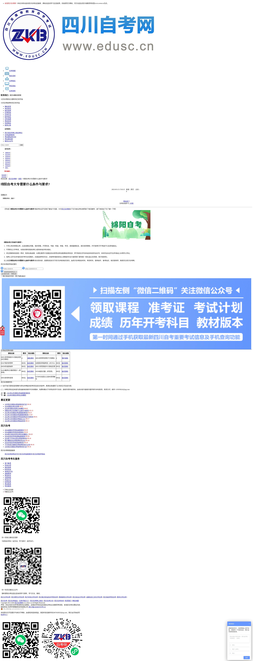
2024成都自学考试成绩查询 (14, 430)
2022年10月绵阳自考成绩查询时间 (16, 415)
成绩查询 (8, 473)
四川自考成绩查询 (25, 454)
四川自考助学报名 (38, 454)
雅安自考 (7, 164)
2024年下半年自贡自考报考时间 (16, 438)
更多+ (6, 167)
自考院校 (8, 113)
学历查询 (8, 486)
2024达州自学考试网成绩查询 (15, 436)
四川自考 (4, 601)
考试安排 (8, 121)
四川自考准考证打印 (12, 454)
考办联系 (8, 484)
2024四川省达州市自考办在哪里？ (16, 434)
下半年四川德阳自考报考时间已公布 (17, 444)
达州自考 (7, 166)
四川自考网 (13, 179)
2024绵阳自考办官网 (12, 406)
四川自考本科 (59, 601)
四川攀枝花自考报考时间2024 (15, 440)
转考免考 (8, 482)
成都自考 (7, 152)
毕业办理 (8, 465)
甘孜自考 (7, 156)
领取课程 (30, 358)
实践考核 (8, 478)
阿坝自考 (7, 158)
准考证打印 (9, 471)
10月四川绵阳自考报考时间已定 (16, 404)
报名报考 (8, 110)
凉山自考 (7, 154)
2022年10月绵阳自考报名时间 (15, 421)
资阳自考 (7, 160)
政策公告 (8, 125)
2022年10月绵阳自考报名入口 (15, 419)
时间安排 (8, 469)
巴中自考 (7, 162)
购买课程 (30, 363)
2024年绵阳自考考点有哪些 (16, 395)
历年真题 (8, 119)
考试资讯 (8, 108)
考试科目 (8, 475)
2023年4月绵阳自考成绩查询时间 (18, 393)
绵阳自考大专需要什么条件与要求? (17, 410)
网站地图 (75, 601)
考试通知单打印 (10, 137)
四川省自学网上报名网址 (13, 133)
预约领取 (65, 358)
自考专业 (8, 115)
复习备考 (8, 463)
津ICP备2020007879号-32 (37, 607)
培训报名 (8, 123)
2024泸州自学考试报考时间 (14, 442)
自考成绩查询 (9, 135)
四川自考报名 (13, 601)
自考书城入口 (24, 601)
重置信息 (13, 274)
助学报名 (8, 117)
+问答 (131, 203)
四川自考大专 (48, 601)
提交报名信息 (5, 274)
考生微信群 (9, 139)
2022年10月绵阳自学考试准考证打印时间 (19, 417)
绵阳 (19, 179)
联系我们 (68, 601)
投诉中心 (4, 614)
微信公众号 (9, 141)
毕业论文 (8, 480)
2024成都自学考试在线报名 (14, 432)
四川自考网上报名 (36, 601)
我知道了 (126, 201)
